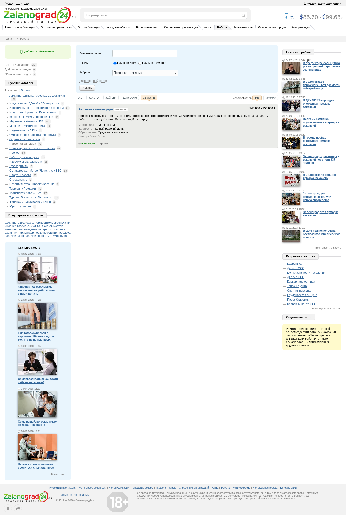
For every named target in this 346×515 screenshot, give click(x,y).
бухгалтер (33, 222)
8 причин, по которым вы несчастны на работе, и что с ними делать (37, 290)
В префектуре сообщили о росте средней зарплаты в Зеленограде (321, 66)
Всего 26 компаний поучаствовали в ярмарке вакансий (321, 122)
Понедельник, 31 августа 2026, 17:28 (26, 8)
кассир (21, 226)
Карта (208, 27)
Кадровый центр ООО (301, 304)
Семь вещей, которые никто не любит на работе (37, 423)
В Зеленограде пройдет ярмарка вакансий (319, 176)
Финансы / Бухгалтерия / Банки (30, 202)
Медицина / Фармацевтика (27, 126)
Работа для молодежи (24, 157)
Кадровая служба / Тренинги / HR (31, 117)
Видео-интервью (147, 27)
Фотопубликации (89, 27)
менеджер (11, 229)
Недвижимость (243, 27)
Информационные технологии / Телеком (36, 108)
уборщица (60, 236)
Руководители (18, 166)
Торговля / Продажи (22, 188)
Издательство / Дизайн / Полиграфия (34, 103)
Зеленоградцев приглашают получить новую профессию (318, 197)
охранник (11, 232)
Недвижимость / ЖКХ (23, 130)
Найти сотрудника (154, 63)
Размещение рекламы (74, 495)
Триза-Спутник (297, 286)
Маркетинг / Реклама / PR (26, 121)
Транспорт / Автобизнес (25, 193)
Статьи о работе (29, 247)
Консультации (300, 27)
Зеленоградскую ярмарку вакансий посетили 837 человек (321, 160)
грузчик (65, 222)
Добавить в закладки (17, 3)
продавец (64, 232)
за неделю (130, 97)
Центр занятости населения (306, 272)
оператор (45, 229)
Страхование (18, 179)
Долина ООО (295, 268)
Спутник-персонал (299, 290)
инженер (10, 226)
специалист (44, 236)
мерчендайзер (29, 229)
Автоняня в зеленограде (95, 109)
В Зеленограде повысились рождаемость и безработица (321, 85)
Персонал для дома (22, 143)
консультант (35, 226)
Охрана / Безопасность (24, 139)
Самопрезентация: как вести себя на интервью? (38, 380)
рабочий (10, 236)
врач (57, 222)
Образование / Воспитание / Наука (32, 134)
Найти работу (126, 63)
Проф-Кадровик (297, 299)
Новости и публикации (20, 27)
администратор (15, 222)
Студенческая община (302, 295)
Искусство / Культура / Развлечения (33, 112)
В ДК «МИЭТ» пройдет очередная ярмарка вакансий (318, 104)
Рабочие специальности (25, 161)
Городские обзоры (118, 27)
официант (60, 229)
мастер (58, 226)
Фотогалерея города (272, 27)
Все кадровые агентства (326, 308)
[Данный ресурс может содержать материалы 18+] (117, 502)
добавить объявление (39, 51)
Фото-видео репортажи (56, 27)
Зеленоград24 (84, 500)
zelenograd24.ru (235, 495)
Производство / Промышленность (32, 148)
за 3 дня (111, 97)
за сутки (94, 97)
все (80, 97)
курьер (48, 226)
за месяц (149, 97)
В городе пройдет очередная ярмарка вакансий (316, 141)
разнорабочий (26, 236)
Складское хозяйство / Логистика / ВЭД (35, 170)
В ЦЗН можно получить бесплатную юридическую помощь (321, 234)
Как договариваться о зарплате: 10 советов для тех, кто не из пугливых (36, 336)
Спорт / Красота (20, 175)
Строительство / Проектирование (32, 184)
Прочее (14, 152)
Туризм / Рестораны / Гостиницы (30, 197)
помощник (50, 232)
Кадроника (294, 263)
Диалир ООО (295, 277)
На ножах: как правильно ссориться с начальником (36, 466)
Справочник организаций (181, 27)
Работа (222, 27)
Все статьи (57, 474)
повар (39, 232)
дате (256, 97)
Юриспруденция (20, 206)
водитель (46, 222)
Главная (8, 38)
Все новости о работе (328, 247)
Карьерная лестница (301, 281)
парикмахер (26, 232)
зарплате (271, 97)
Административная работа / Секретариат (37, 95)
